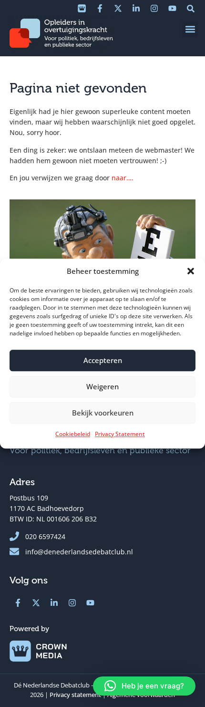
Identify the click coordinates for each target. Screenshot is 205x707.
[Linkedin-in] (136, 8)
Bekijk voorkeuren (102, 412)
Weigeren (102, 386)
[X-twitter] (118, 8)
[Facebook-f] (100, 8)
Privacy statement (75, 694)
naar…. (122, 177)
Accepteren (102, 360)
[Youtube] (172, 8)
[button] (190, 271)
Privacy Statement (120, 434)
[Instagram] (154, 8)
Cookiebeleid (72, 434)
